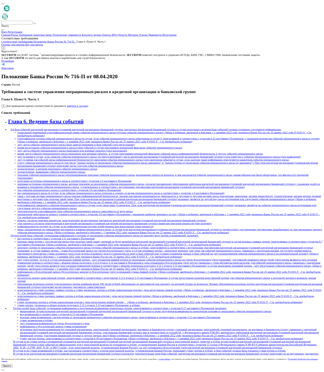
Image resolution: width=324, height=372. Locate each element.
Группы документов (13, 44)
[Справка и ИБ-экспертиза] (2, 369)
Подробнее (7, 61)
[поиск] (34, 23)
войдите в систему (77, 106)
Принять (7, 366)
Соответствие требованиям (17, 41)
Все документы (34, 44)
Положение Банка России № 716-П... (55, 41)
